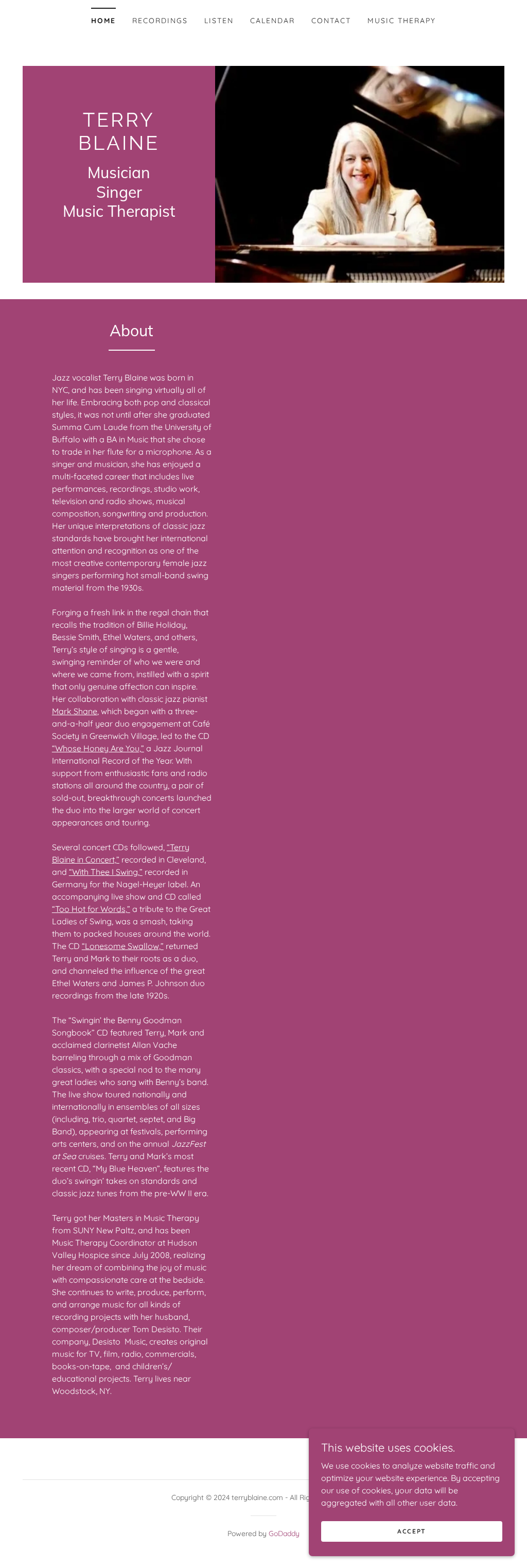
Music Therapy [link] (401, 20)
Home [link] (103, 20)
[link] (119, 147)
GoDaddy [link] (284, 1533)
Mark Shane (74, 711)
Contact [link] (331, 20)
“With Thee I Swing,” (106, 872)
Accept (411, 1531)
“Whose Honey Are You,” (98, 748)
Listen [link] (219, 20)
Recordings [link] (160, 20)
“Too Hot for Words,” (91, 909)
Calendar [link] (272, 20)
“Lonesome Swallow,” (123, 946)
